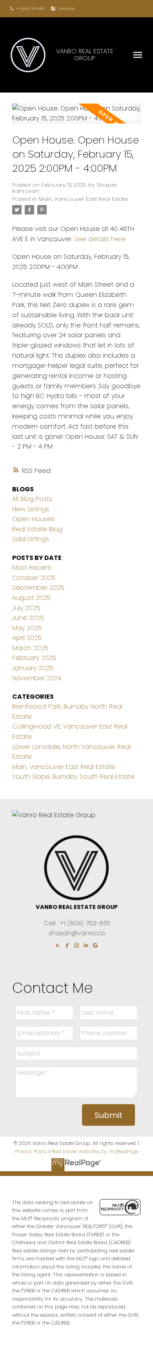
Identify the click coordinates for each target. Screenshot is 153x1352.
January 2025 (32, 667)
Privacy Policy (31, 1151)
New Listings (30, 509)
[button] (27, 8)
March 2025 (30, 647)
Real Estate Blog (37, 529)
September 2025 (38, 587)
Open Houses (33, 518)
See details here (100, 239)
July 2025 (26, 607)
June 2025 (28, 617)
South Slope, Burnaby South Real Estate (73, 776)
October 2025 (33, 577)
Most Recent (31, 567)
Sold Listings (30, 538)
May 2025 (27, 627)
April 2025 (27, 637)
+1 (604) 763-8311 (30, 8)
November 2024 (36, 678)
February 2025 (34, 657)
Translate (66, 8)
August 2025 (31, 597)
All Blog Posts (32, 498)
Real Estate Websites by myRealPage (94, 1151)
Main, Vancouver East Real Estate (83, 199)
